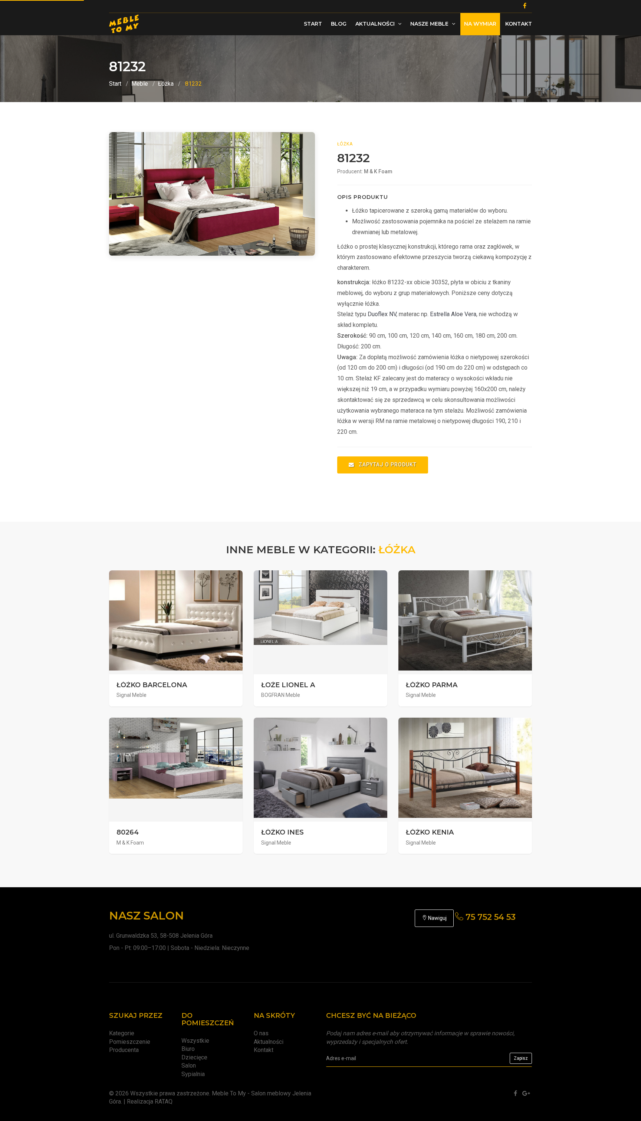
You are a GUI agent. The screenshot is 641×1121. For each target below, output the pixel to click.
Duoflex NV (382, 314)
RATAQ (163, 1101)
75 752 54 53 (489, 917)
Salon (188, 1065)
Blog (338, 23)
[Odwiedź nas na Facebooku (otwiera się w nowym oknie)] (515, 1093)
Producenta (124, 1049)
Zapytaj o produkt (387, 465)
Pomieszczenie (129, 1041)
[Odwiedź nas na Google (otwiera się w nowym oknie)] (526, 1093)
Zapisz (521, 1058)
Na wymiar (480, 23)
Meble (139, 83)
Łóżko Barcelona (151, 685)
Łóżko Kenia (430, 832)
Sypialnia (193, 1074)
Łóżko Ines (282, 832)
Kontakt (518, 23)
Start (313, 23)
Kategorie (121, 1033)
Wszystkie (195, 1040)
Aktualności (375, 23)
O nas (261, 1033)
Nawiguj (437, 918)
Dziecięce (194, 1057)
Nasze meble (430, 23)
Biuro (188, 1048)
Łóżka (166, 83)
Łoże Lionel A (288, 685)
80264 (127, 832)
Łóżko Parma (431, 685)
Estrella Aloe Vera (453, 314)
